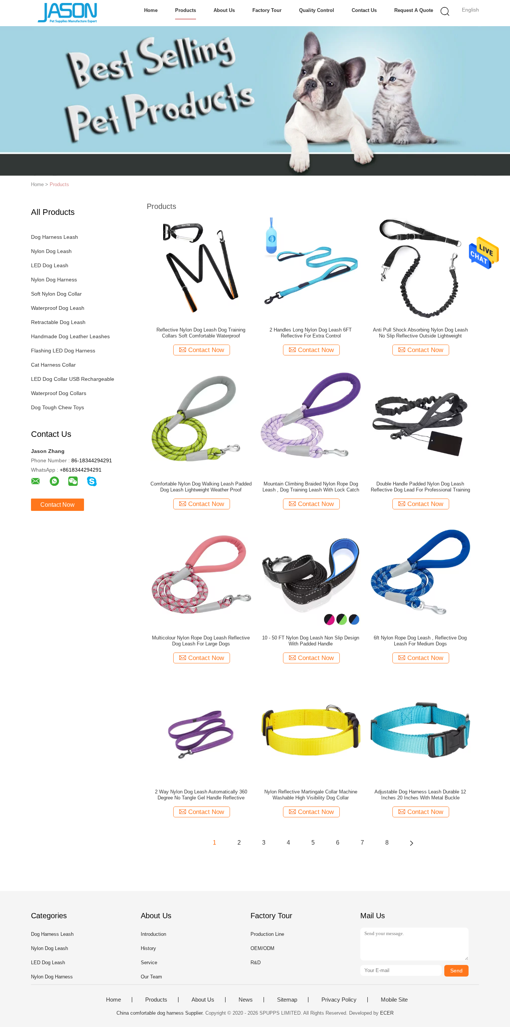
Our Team (151, 977)
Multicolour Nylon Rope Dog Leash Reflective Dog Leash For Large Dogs (201, 641)
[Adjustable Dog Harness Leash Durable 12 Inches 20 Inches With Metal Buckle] (420, 729)
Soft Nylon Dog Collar (56, 294)
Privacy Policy (339, 999)
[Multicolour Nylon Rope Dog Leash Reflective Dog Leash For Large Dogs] (200, 575)
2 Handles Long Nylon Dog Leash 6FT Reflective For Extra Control (311, 333)
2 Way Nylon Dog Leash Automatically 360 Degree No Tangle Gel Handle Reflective (201, 795)
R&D (256, 962)
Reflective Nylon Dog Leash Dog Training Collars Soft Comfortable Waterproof (200, 333)
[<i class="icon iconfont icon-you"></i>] (411, 843)
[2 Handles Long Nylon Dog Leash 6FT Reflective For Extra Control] (310, 267)
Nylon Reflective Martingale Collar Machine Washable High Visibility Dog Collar (310, 795)
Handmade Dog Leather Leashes (70, 336)
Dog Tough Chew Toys (57, 407)
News (246, 999)
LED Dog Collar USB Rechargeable (72, 379)
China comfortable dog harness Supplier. (160, 1013)
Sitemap (287, 999)
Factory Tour (267, 10)
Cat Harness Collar (53, 365)
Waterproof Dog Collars (58, 393)
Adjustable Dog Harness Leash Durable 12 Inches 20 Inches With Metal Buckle (420, 795)
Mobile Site (394, 999)
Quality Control (316, 10)
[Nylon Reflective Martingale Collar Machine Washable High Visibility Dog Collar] (310, 729)
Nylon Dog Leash (51, 251)
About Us (224, 10)
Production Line (267, 934)
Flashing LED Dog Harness (63, 351)
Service (149, 962)
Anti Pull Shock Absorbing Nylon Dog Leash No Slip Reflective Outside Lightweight (420, 333)
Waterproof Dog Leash (57, 308)
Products (185, 10)
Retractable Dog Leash (58, 322)
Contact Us (364, 10)
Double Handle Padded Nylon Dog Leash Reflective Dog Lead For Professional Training (420, 487)
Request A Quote (413, 10)
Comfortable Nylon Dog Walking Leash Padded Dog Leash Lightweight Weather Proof (201, 487)
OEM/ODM (262, 948)
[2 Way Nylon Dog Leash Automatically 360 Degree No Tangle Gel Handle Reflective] (200, 729)
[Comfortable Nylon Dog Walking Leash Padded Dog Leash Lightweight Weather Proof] (200, 421)
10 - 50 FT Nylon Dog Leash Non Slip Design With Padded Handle (310, 641)
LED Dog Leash (49, 265)
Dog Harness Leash (54, 237)
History (148, 948)
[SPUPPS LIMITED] (67, 13)
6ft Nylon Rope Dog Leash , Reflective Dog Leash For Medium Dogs (420, 641)
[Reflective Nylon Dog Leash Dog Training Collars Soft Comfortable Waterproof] (201, 267)
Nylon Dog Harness (54, 280)
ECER (387, 1013)
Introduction (153, 934)
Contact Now (57, 505)
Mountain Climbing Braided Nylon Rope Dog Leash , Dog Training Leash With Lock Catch (310, 487)
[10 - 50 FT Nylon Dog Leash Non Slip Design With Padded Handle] (310, 575)
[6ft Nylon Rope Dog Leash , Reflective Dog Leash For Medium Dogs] (420, 575)
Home (151, 10)
